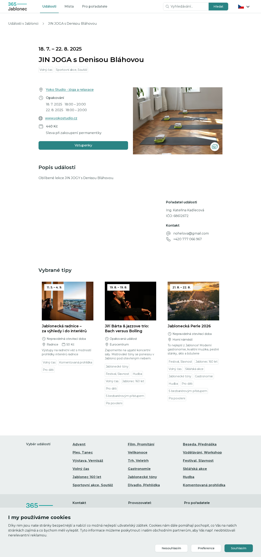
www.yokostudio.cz (61, 118)
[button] (218, 6)
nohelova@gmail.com (191, 233)
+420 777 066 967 (187, 239)
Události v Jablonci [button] (23, 23)
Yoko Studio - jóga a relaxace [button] (70, 90)
